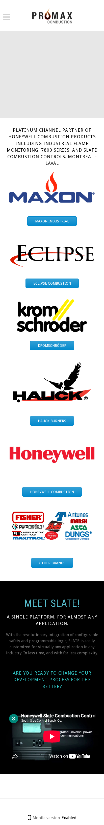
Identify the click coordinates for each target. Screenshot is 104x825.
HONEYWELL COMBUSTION (52, 492)
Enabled (69, 817)
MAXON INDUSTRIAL (52, 221)
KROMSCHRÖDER (52, 345)
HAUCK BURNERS (52, 421)
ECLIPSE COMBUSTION (52, 283)
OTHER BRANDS (52, 563)
